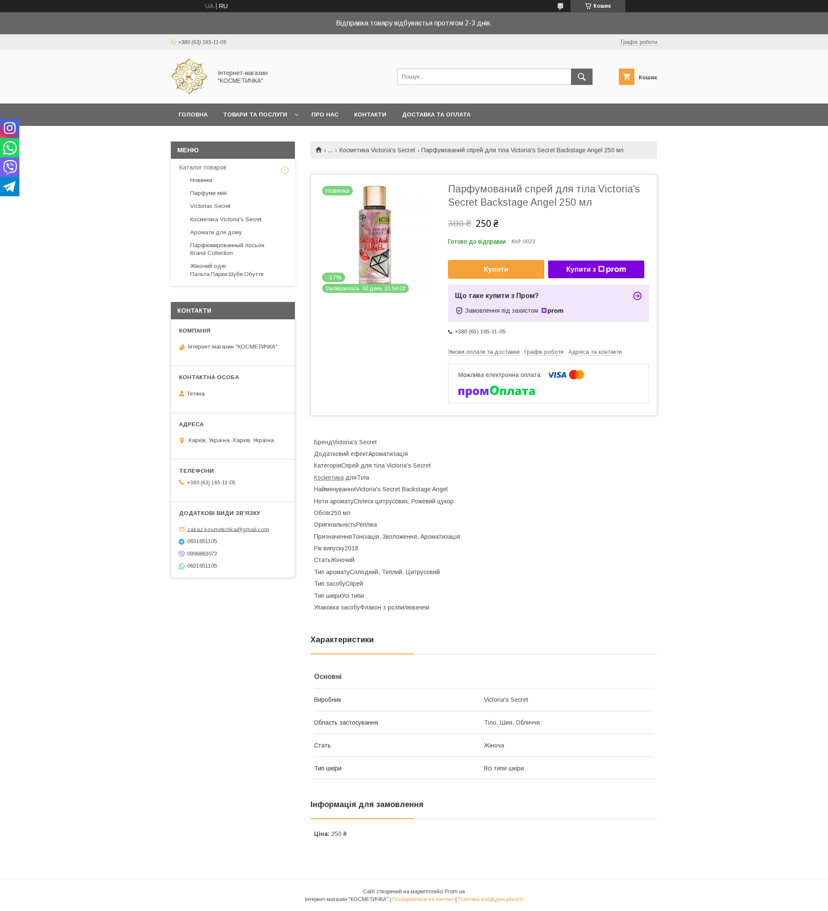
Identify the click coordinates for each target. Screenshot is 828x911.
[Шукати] (582, 77)
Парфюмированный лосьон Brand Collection (227, 249)
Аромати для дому (216, 232)
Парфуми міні (208, 193)
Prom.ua (455, 892)
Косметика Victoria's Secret (377, 150)
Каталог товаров (202, 167)
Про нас (325, 114)
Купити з (581, 269)
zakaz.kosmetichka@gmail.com (228, 529)
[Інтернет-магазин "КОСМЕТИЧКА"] (189, 92)
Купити (496, 269)
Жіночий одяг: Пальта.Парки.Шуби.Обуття (226, 270)
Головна (193, 114)
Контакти (370, 114)
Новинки (201, 180)
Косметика (329, 477)
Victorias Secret (210, 206)
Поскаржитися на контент (423, 899)
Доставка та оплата (436, 114)
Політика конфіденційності (491, 899)
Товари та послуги (255, 114)
